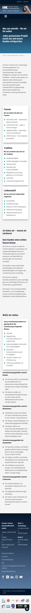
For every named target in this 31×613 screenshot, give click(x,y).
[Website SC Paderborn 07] (22, 606)
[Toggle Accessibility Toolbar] (27, 609)
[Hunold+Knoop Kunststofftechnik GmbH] (11, 7)
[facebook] (3, 577)
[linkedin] (12, 577)
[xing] (7, 577)
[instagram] (16, 577)
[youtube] (21, 577)
